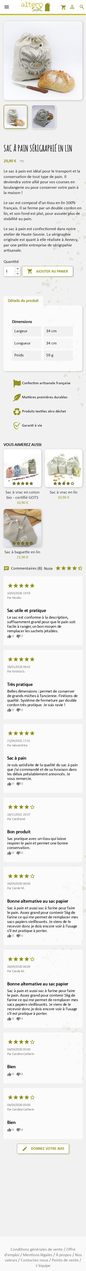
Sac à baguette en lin (22, 552)
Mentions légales (38, 1255)
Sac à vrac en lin (63, 492)
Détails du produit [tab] (23, 301)
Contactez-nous (35, 1260)
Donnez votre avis (43, 1149)
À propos (64, 1255)
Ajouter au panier (47, 271)
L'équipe (43, 1266)
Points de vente (66, 1260)
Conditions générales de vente (37, 1249)
